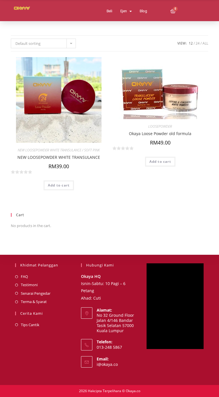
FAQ (24, 276)
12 (191, 43)
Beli (109, 11)
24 (198, 43)
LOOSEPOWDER (160, 126)
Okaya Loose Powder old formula (160, 133)
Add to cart (59, 185)
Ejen (123, 11)
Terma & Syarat (34, 301)
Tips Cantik (30, 324)
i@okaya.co (107, 364)
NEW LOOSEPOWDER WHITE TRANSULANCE (58, 157)
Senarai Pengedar (35, 293)
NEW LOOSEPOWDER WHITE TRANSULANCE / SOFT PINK (59, 150)
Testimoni (29, 284)
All (205, 43)
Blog (143, 11)
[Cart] (172, 11)
